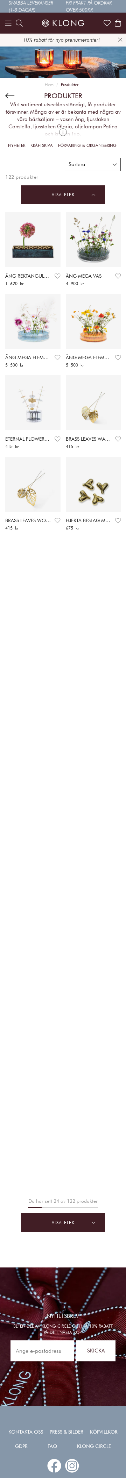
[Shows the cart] (118, 23)
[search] (19, 23)
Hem (49, 84)
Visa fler (63, 194)
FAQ (52, 1446)
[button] (93, 164)
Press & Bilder (66, 1432)
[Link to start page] (63, 23)
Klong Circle (94, 1446)
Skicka (96, 1351)
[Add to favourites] (58, 276)
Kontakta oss (25, 1432)
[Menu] (8, 23)
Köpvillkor (104, 1432)
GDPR (21, 1446)
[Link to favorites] (107, 23)
